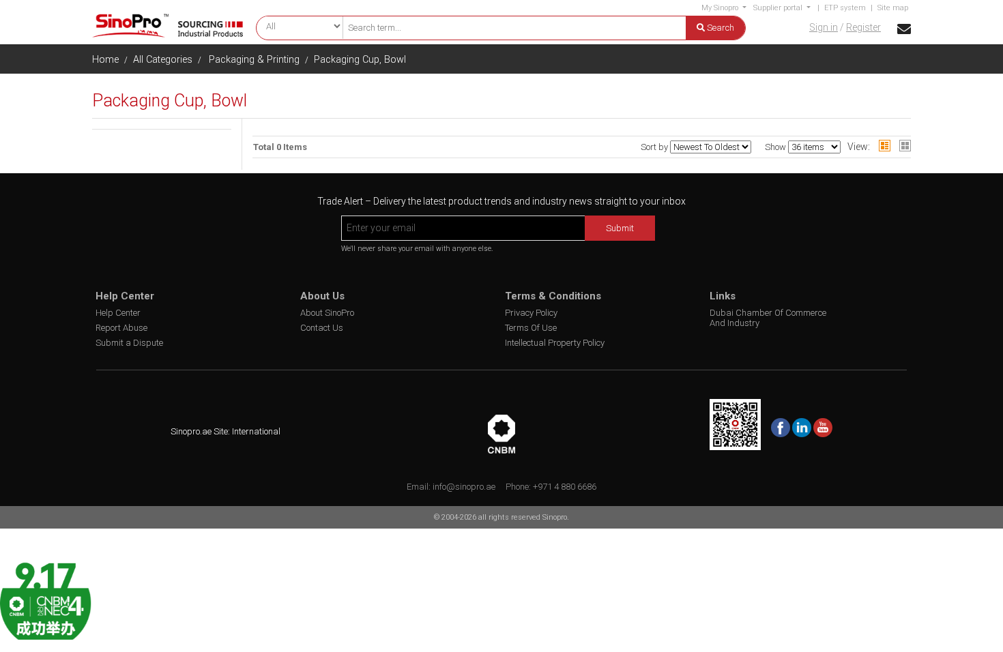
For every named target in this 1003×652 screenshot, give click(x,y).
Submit (620, 228)
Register (863, 27)
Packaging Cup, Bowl (360, 59)
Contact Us (321, 328)
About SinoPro (327, 313)
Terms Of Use (531, 328)
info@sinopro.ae (464, 486)
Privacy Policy (531, 313)
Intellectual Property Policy (555, 343)
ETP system (845, 7)
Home (105, 59)
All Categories (162, 59)
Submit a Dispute (129, 343)
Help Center (118, 313)
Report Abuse (121, 328)
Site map (892, 7)
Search (719, 28)
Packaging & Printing (254, 59)
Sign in (823, 27)
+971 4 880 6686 (564, 486)
